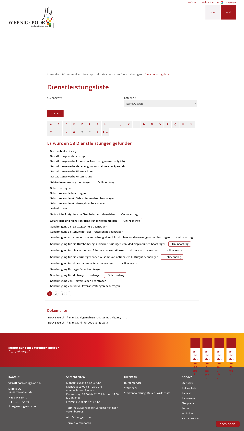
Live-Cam (191, 2)
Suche (185, 408)
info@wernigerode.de (22, 406)
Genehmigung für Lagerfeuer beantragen (75, 269)
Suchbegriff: (54, 98)
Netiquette (188, 403)
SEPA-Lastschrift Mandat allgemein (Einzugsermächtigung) (84, 317)
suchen (55, 113)
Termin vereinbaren (78, 423)
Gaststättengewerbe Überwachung (71, 171)
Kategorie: (130, 98)
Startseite (53, 74)
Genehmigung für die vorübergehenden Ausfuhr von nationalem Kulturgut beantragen (115, 257)
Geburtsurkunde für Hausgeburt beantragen (77, 203)
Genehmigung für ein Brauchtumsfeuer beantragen (93, 263)
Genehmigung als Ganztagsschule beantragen (78, 226)
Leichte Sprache (210, 2)
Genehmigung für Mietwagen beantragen (87, 275)
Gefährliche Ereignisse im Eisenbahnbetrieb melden (94, 214)
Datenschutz (189, 388)
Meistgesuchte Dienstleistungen (122, 74)
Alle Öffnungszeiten (78, 417)
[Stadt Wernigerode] (35, 394)
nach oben (227, 424)
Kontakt (186, 393)
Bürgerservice (71, 74)
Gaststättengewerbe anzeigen (68, 156)
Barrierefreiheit (190, 418)
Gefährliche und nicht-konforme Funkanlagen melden (95, 220)
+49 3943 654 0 (17, 397)
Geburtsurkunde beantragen (68, 193)
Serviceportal (90, 74)
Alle (105, 132)
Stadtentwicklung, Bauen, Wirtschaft (147, 393)
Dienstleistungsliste (156, 74)
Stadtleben (131, 388)
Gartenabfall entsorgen (64, 151)
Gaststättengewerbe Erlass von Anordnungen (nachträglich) (87, 161)
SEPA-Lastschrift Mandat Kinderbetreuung (74, 322)
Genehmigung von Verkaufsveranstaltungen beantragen (85, 286)
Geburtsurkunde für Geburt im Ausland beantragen (82, 198)
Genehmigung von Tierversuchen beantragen (78, 281)
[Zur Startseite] (32, 17)
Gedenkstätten (59, 208)
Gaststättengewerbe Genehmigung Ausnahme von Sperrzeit (87, 166)
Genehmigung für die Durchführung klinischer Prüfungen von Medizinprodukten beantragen (119, 244)
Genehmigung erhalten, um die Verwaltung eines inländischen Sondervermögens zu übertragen (121, 237)
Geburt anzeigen (60, 188)
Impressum (188, 398)
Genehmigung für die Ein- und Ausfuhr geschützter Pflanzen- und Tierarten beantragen (116, 250)
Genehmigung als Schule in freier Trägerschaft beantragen (86, 231)
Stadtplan (187, 413)
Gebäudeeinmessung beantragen (82, 182)
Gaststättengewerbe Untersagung (71, 176)
